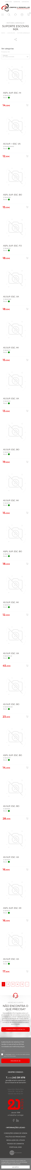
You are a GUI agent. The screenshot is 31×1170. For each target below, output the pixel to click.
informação (8, 1054)
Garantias (17, 1)
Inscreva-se (15, 1061)
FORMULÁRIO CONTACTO (15, 1029)
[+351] (15, 1078)
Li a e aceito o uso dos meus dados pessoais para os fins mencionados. (17, 1055)
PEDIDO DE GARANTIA (15, 1144)
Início (3, 33)
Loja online (11, 33)
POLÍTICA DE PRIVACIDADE (16, 1137)
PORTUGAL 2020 (15, 1147)
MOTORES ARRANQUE (23, 33)
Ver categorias (7, 49)
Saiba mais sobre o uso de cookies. (10, 1163)
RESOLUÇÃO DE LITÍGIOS (15, 1140)
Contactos (25, 1)
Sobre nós (8, 1)
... (27, 984)
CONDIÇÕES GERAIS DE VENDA (15, 1133)
